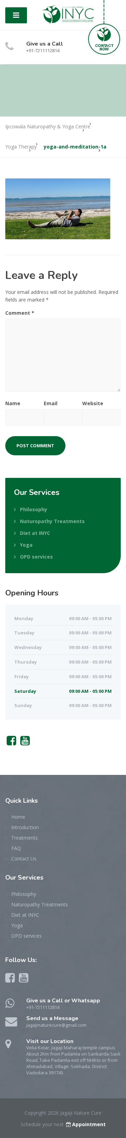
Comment (19, 313)
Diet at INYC (35, 533)
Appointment (89, 1124)
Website (92, 403)
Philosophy (33, 509)
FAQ (16, 848)
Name (12, 403)
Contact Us (23, 858)
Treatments (24, 837)
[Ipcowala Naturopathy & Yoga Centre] (68, 14)
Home (18, 817)
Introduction (25, 827)
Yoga (26, 545)
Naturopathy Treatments (52, 521)
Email (50, 403)
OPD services (36, 556)
